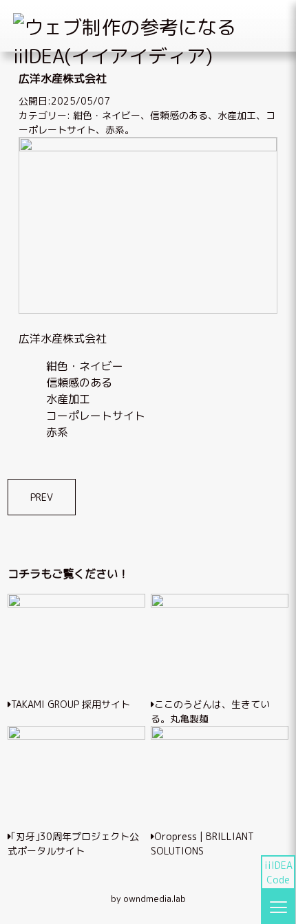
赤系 (115, 129)
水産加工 (237, 115)
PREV (41, 497)
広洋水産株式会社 (63, 338)
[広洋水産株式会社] (148, 147)
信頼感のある (179, 115)
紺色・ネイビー (106, 115)
